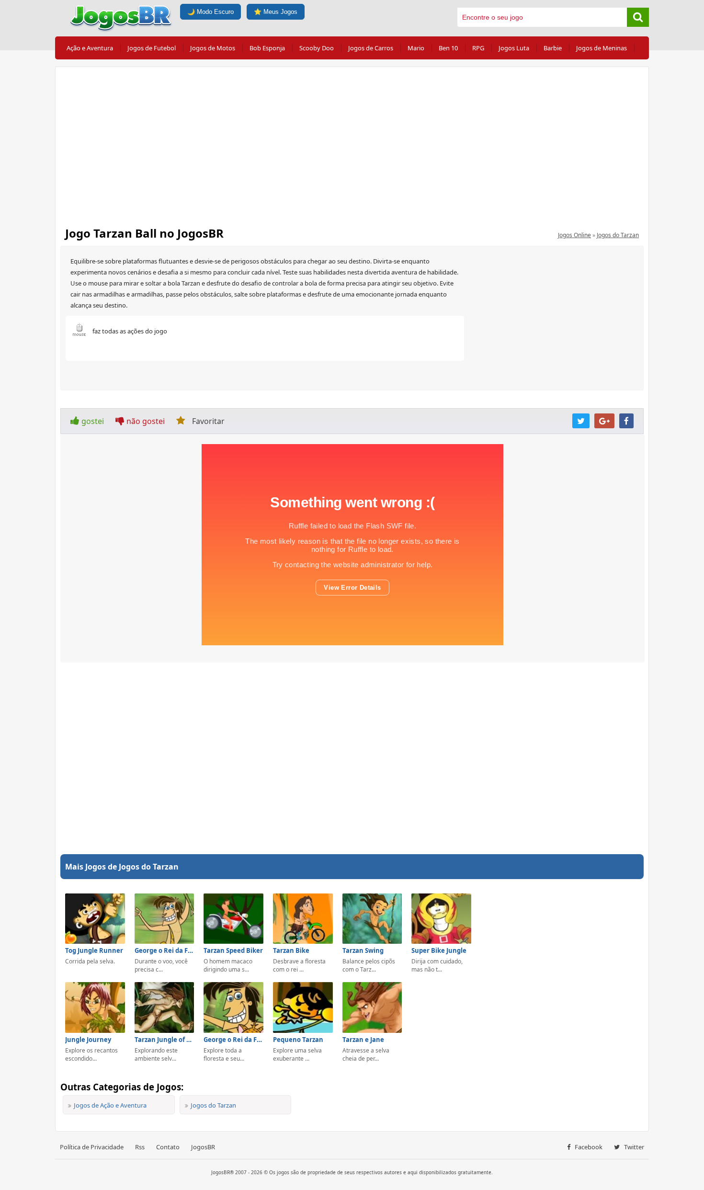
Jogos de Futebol (151, 48)
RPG (478, 48)
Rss (140, 1147)
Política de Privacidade (92, 1147)
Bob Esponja (267, 48)
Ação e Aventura (90, 48)
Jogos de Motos (212, 48)
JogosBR (203, 1147)
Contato (168, 1147)
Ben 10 (448, 48)
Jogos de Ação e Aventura (110, 1105)
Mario (416, 48)
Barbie (553, 48)
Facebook (587, 1147)
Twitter (633, 1147)
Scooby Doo (316, 48)
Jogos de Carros (370, 48)
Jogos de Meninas (601, 48)
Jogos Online (574, 235)
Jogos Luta (514, 48)
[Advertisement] (352, 144)
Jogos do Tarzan (618, 235)
